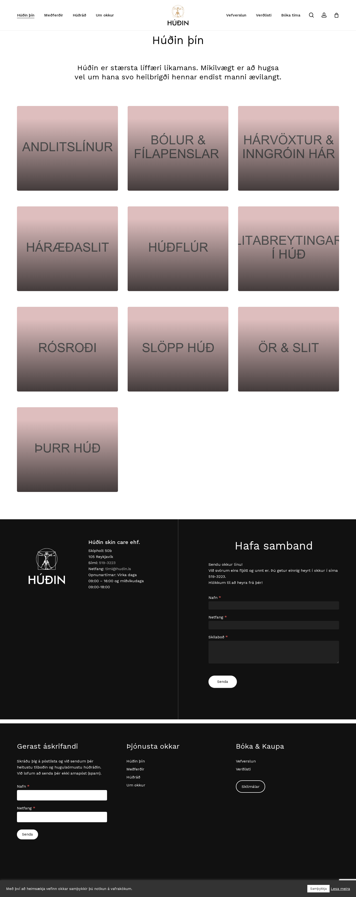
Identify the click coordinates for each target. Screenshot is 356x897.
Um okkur (135, 785)
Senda (222, 681)
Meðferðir (135, 769)
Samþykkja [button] (318, 888)
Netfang (218, 617)
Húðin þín (135, 761)
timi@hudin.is (118, 568)
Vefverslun (246, 761)
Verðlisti (243, 769)
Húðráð (133, 777)
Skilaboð (218, 637)
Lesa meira (340, 889)
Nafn (215, 597)
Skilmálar (251, 786)
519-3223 (107, 562)
